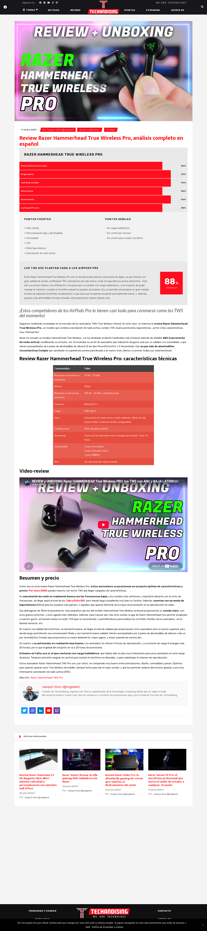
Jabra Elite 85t (75, 600)
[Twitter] (24, 710)
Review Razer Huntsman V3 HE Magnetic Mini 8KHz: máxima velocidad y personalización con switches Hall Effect (38, 782)
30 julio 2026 (26, 793)
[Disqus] (103, 849)
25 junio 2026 (69, 786)
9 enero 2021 (29, 129)
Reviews (110, 129)
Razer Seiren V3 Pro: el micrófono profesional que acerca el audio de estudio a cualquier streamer (166, 780)
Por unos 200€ (38, 590)
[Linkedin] (40, 710)
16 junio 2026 (112, 789)
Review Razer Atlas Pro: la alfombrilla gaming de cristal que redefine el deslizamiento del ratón (124, 780)
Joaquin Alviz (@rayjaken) (60, 129)
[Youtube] (48, 710)
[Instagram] (32, 710)
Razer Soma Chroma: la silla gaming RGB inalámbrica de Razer (80, 778)
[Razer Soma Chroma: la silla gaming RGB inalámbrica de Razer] (81, 759)
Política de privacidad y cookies (107, 927)
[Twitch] (57, 710)
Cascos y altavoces (89, 129)
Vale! (87, 927)
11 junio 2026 (155, 789)
